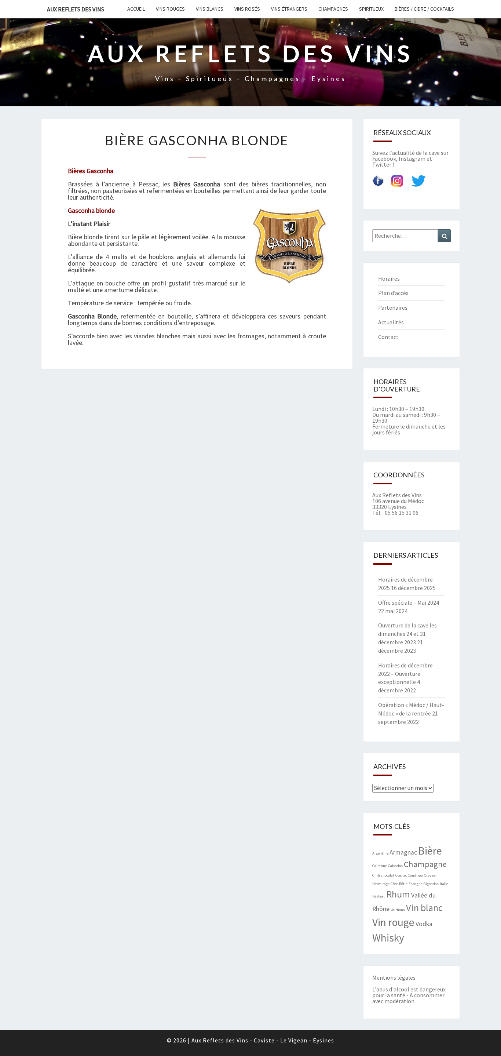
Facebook (384, 158)
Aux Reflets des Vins (75, 9)
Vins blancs (209, 9)
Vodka (424, 924)
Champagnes (333, 9)
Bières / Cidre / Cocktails (424, 9)
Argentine (380, 853)
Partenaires (392, 307)
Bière (430, 850)
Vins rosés (247, 9)
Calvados (395, 865)
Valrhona (398, 909)
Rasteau (378, 896)
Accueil (136, 9)
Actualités (391, 322)
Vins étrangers (289, 9)
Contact (388, 337)
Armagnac (403, 852)
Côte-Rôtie (399, 883)
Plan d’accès (393, 292)
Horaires (389, 278)
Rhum (398, 894)
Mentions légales (394, 977)
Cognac (401, 875)
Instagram (412, 158)
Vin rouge (393, 922)
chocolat (387, 875)
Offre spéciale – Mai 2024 (408, 602)
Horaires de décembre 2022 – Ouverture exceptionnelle (405, 674)
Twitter (381, 164)
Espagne (416, 883)
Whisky (388, 937)
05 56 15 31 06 (401, 512)
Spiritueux (371, 9)
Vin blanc (424, 908)
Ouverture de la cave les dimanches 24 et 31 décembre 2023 (407, 634)
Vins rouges (170, 9)
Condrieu (415, 875)
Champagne (425, 864)
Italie (444, 883)
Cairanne (379, 865)
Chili (376, 875)
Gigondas (431, 883)
